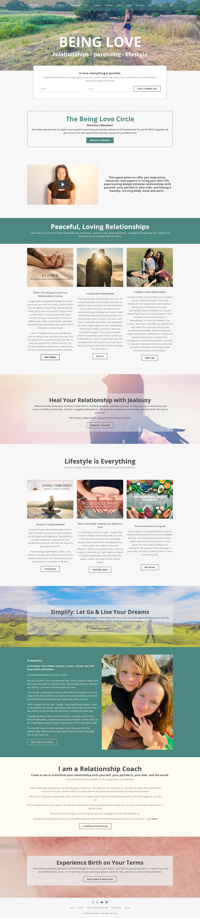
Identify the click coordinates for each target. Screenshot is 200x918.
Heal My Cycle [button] (100, 569)
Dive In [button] (100, 356)
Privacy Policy (116, 908)
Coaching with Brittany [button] (95, 826)
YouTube (140, 5)
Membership (76, 5)
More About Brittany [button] (42, 742)
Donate (127, 908)
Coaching (108, 5)
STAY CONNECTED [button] (147, 88)
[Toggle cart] (171, 5)
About (119, 5)
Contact (80, 908)
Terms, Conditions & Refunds (97, 908)
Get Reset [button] (149, 567)
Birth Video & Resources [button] (100, 879)
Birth (87, 5)
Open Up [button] (149, 357)
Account (159, 5)
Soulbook (97, 5)
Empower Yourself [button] (100, 425)
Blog (150, 5)
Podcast (129, 5)
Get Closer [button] (50, 357)
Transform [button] (50, 569)
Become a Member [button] (100, 140)
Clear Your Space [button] (100, 628)
